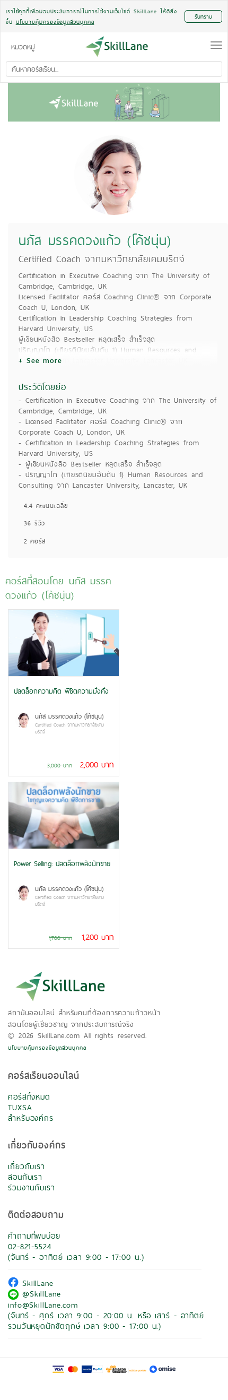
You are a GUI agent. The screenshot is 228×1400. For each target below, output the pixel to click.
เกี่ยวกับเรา (26, 1166)
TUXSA (20, 1107)
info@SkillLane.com (43, 1304)
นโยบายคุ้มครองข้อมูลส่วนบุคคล (47, 1047)
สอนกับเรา (25, 1176)
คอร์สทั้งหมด (29, 1096)
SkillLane (36, 1283)
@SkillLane (40, 1293)
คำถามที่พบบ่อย (34, 1235)
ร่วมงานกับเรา (31, 1187)
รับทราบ (203, 16)
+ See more (40, 360)
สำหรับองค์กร (31, 1118)
